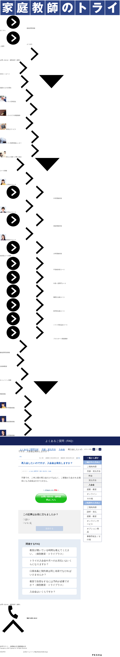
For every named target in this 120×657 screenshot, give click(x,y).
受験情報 (3, 394)
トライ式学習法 (11, 101)
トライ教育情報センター (14, 143)
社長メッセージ (5, 74)
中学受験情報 (10, 408)
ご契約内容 (92, 466)
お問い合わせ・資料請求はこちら (51, 498)
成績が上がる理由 (6, 87)
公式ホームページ (28, 652)
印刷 (79, 458)
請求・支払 (92, 512)
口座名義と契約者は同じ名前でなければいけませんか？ (51, 573)
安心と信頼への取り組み (14, 157)
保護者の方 (13, 646)
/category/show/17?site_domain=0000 (85, 494)
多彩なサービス (11, 129)
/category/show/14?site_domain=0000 (85, 466)
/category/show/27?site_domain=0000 (85, 507)
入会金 (62, 449)
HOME (2, 633)
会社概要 (3, 635)
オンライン (92, 494)
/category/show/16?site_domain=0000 (85, 489)
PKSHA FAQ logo (97, 655)
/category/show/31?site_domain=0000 (85, 522)
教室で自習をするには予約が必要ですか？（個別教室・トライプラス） (49, 583)
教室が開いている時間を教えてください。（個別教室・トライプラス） (49, 552)
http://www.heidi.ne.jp (41, 652)
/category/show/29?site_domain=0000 (85, 516)
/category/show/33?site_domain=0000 (85, 538)
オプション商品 (93, 530)
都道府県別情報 (5, 352)
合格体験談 (3, 366)
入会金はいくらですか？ (42, 591)
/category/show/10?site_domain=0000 (85, 471)
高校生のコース (11, 240)
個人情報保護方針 (5, 640)
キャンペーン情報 (6, 380)
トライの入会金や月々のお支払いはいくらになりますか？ (51, 562)
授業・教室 (92, 489)
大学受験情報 (10, 435)
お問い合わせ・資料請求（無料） (10, 60)
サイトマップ (4, 638)
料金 (91, 476)
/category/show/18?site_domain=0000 (85, 498)
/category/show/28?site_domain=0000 (85, 512)
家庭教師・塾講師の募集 (7, 642)
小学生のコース (11, 184)
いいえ (28, 523)
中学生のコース (11, 212)
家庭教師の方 (22, 646)
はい (27, 519)
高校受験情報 (10, 421)
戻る (21, 456)
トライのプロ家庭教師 (13, 115)
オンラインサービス (93, 522)
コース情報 (3, 170)
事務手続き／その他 (94, 538)
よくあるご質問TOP (29, 449)
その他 (90, 498)
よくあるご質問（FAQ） (60, 440)
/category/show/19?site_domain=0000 (85, 530)
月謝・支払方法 (49, 449)
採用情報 (3, 644)
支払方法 (92, 480)
